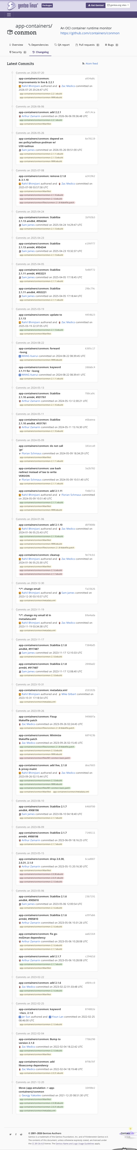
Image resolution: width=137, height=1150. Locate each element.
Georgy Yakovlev (31, 1095)
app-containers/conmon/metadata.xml (37, 600)
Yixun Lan (58, 1016)
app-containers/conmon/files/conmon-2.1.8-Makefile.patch (47, 202)
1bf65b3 (90, 217)
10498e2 (90, 1087)
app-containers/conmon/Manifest (35, 124)
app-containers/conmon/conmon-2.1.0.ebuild (41, 881)
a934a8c (90, 78)
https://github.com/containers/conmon (90, 33)
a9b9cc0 (90, 982)
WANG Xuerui (30, 356)
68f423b (90, 735)
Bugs (112, 44)
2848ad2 (90, 664)
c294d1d (90, 956)
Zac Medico (68, 86)
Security (18, 52)
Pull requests (88, 44)
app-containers (33, 25)
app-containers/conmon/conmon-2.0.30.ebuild (41, 874)
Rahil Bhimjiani (31, 86)
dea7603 (90, 765)
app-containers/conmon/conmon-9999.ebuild (41, 97)
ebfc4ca (90, 112)
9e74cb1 (90, 554)
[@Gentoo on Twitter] (9, 1134)
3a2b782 (90, 468)
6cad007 (90, 859)
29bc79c (90, 288)
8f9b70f (90, 1061)
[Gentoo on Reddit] (20, 1134)
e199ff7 (90, 243)
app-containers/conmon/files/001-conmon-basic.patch (45, 758)
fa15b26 (90, 588)
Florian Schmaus (32, 453)
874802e (90, 1009)
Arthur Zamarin (31, 116)
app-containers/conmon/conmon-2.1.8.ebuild (41, 199)
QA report (63, 44)
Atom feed (91, 63)
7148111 (90, 832)
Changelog (42, 52)
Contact (125, 1133)
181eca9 (90, 445)
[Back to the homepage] (22, 5)
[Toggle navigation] (9, 14)
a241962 (90, 176)
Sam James (28, 149)
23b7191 (90, 896)
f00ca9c (90, 393)
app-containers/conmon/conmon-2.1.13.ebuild (41, 157)
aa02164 (90, 933)
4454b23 (90, 314)
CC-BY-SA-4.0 (38, 1143)
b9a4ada (90, 615)
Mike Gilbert (69, 694)
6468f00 (90, 806)
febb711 (90, 490)
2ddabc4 (90, 367)
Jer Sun (26, 1016)
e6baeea (90, 419)
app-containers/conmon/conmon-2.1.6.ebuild (41, 570)
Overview (17, 44)
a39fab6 (90, 915)
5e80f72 (90, 269)
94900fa (90, 716)
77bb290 (90, 1039)
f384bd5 (90, 645)
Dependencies (40, 44)
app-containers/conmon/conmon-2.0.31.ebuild (41, 878)
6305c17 (90, 348)
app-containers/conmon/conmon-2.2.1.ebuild (41, 93)
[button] (96, 5)
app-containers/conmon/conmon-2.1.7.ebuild (41, 574)
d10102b (90, 690)
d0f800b (90, 524)
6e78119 (90, 138)
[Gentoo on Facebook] (15, 1134)
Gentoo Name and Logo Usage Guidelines (75, 1143)
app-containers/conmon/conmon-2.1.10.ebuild (41, 195)
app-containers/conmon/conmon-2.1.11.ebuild (41, 154)
